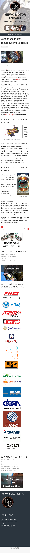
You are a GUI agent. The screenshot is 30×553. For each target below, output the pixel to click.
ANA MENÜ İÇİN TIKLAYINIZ (15, 34)
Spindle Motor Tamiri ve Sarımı (9, 256)
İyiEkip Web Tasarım (15, 548)
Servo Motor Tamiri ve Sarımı (8, 258)
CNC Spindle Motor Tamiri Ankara (10, 459)
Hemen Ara (19, 79)
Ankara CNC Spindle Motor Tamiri (10, 263)
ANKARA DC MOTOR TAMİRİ (9, 470)
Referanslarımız (9, 114)
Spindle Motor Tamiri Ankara (8, 462)
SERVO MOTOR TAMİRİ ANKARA (10, 466)
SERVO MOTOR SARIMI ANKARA (10, 464)
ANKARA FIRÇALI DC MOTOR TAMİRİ (11, 468)
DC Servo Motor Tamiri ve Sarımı (9, 261)
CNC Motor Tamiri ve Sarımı (8, 254)
